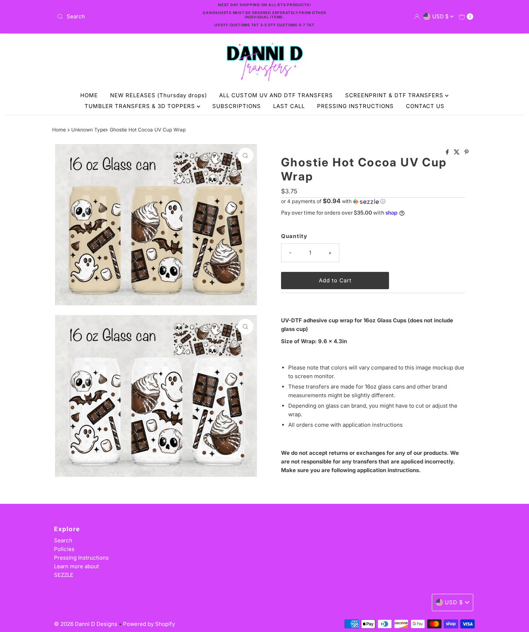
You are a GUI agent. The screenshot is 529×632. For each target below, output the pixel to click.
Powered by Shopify (149, 623)
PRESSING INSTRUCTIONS (355, 106)
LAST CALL (289, 106)
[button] (373, 201)
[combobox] (122, 16)
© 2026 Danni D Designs (86, 623)
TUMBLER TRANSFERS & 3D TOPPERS (141, 106)
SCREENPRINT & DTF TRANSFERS (395, 95)
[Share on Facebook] (448, 152)
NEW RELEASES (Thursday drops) (158, 95)
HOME (89, 95)
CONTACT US (425, 106)
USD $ (441, 16)
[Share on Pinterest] (467, 152)
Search (63, 540)
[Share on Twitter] (457, 152)
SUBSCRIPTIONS (236, 106)
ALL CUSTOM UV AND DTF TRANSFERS (276, 95)
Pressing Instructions (81, 557)
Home (59, 130)
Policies (64, 549)
